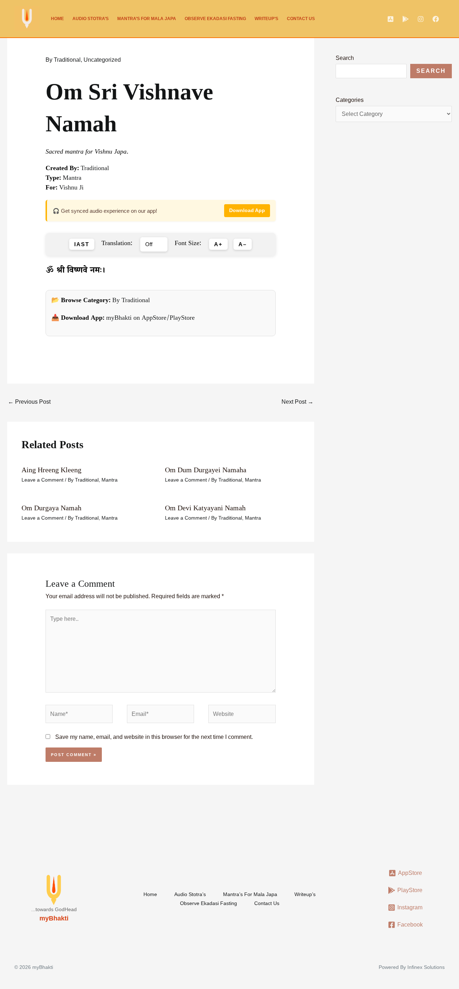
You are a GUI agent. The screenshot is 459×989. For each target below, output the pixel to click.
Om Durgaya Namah (51, 508)
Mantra (72, 179)
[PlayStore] (405, 19)
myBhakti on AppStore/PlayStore (150, 319)
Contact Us (301, 18)
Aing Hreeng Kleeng (51, 470)
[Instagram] (420, 19)
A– (242, 245)
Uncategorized (102, 60)
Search (345, 58)
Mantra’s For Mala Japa (146, 18)
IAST (81, 245)
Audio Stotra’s (90, 18)
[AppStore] (390, 19)
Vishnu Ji (71, 188)
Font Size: (188, 244)
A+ (218, 245)
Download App (247, 210)
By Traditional (63, 60)
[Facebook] (435, 19)
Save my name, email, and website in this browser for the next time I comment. (154, 737)
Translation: (116, 244)
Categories (350, 100)
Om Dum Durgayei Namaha (205, 470)
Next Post (297, 402)
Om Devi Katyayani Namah (205, 508)
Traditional (95, 169)
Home (57, 18)
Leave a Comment (42, 480)
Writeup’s (266, 18)
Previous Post (29, 402)
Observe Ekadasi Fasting (215, 18)
